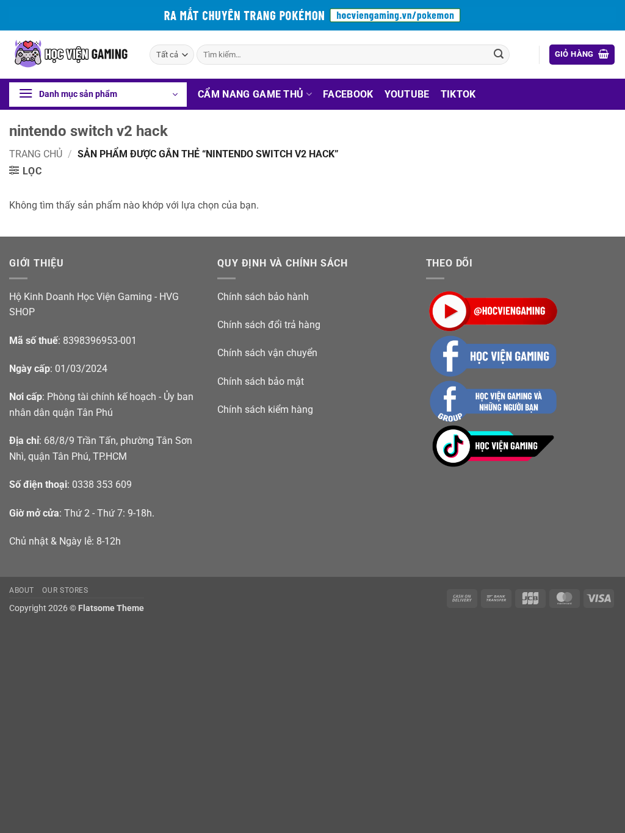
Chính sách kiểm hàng (265, 409)
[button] (582, 55)
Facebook (348, 94)
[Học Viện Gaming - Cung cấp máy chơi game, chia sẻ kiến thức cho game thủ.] (70, 54)
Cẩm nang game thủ (250, 94)
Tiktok (458, 94)
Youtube (407, 94)
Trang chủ (35, 154)
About (21, 590)
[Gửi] (498, 55)
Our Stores (65, 590)
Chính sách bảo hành (263, 296)
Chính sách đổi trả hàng (268, 325)
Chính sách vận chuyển (267, 353)
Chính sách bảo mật (260, 381)
